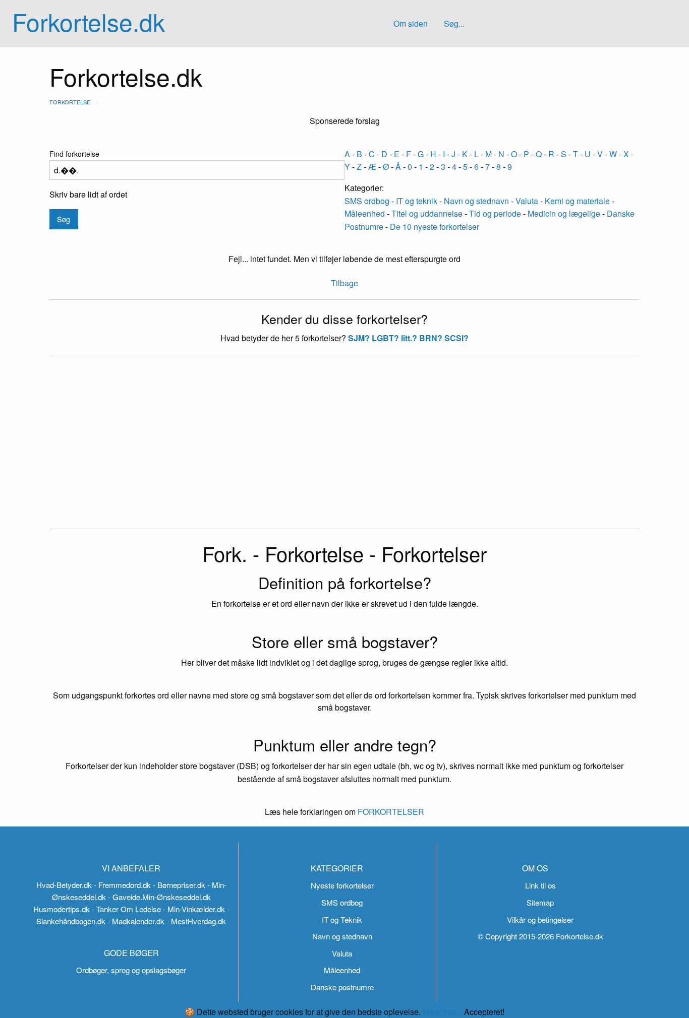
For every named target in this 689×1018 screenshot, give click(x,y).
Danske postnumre (342, 987)
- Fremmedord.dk (122, 884)
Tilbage (344, 283)
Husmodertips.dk (61, 909)
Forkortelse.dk (88, 21)
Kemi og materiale (577, 201)
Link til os (540, 885)
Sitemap (540, 902)
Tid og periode (495, 213)
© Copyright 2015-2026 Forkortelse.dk (540, 936)
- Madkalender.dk (135, 921)
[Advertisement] (344, 448)
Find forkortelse (74, 154)
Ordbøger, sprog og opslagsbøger (131, 970)
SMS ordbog (366, 201)
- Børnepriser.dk (179, 884)
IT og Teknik (342, 919)
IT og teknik (416, 201)
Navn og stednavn (476, 201)
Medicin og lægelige (564, 213)
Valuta (526, 201)
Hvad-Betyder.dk (64, 884)
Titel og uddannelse (427, 213)
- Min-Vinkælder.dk (194, 909)
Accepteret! (484, 1012)
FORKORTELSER (390, 811)
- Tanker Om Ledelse (126, 909)
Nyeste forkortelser (342, 885)
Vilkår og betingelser (540, 919)
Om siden (410, 23)
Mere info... (442, 1011)
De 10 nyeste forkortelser (434, 226)
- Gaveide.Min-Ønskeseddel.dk (159, 897)
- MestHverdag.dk (196, 921)
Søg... (454, 23)
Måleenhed (364, 213)
